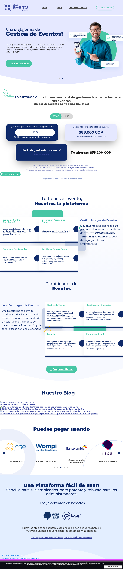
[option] (61, 47)
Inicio (44, 7)
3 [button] (61, 467)
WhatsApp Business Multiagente (24, 558)
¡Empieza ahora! (10, 174)
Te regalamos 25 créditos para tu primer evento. (61, 537)
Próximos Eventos (78, 7)
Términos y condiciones (12, 555)
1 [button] (59, 78)
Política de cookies (75, 563)
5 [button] (67, 467)
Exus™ (5, 558)
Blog (59, 7)
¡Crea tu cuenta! (41, 154)
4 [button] (64, 467)
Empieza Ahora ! (20, 63)
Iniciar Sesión (106, 8)
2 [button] (62, 78)
